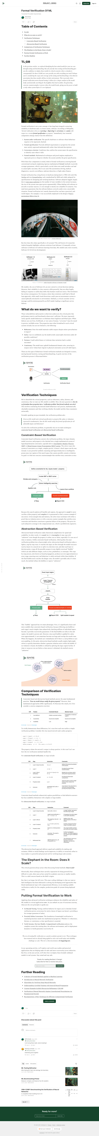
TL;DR (26, 32)
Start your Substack (45, 1129)
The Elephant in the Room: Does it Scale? (37, 50)
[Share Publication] (80, 3)
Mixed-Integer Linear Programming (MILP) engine (43, 446)
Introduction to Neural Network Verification (38, 980)
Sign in (94, 3)
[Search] (76, 3)
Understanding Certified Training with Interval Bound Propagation (46, 985)
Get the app (57, 1129)
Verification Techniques (32, 38)
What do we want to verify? (33, 35)
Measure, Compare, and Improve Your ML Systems (34, 1081)
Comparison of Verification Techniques (37, 47)
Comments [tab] (25, 1024)
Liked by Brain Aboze (31, 1040)
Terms (53, 1125)
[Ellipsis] (77, 1039)
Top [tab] (23, 1063)
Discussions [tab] (33, 1063)
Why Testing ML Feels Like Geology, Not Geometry (34, 1070)
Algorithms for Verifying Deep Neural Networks (40, 982)
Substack (42, 1132)
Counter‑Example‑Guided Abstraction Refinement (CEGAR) (43, 988)
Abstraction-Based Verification (37, 44)
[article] (49, 1071)
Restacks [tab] (31, 1024)
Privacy (49, 1125)
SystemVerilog (37, 177)
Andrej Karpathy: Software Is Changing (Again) (55, 282)
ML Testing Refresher (29, 1068)
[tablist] (28, 1024)
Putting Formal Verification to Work (36, 53)
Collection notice (60, 1125)
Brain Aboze (28, 16)
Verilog (23, 177)
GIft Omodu (28, 1039)
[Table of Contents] (2, 568)
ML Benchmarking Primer (30, 1079)
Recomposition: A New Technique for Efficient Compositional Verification (48, 997)
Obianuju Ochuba (29, 1048)
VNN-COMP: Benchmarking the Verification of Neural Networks (40, 1090)
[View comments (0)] (36, 1074)
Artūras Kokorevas (56, 238)
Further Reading (29, 56)
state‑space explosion (33, 182)
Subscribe (86, 3)
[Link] (19, 26)
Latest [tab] (27, 1063)
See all (24, 1102)
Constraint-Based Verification (36, 41)
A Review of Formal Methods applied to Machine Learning (43, 977)
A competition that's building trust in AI (31, 1093)
